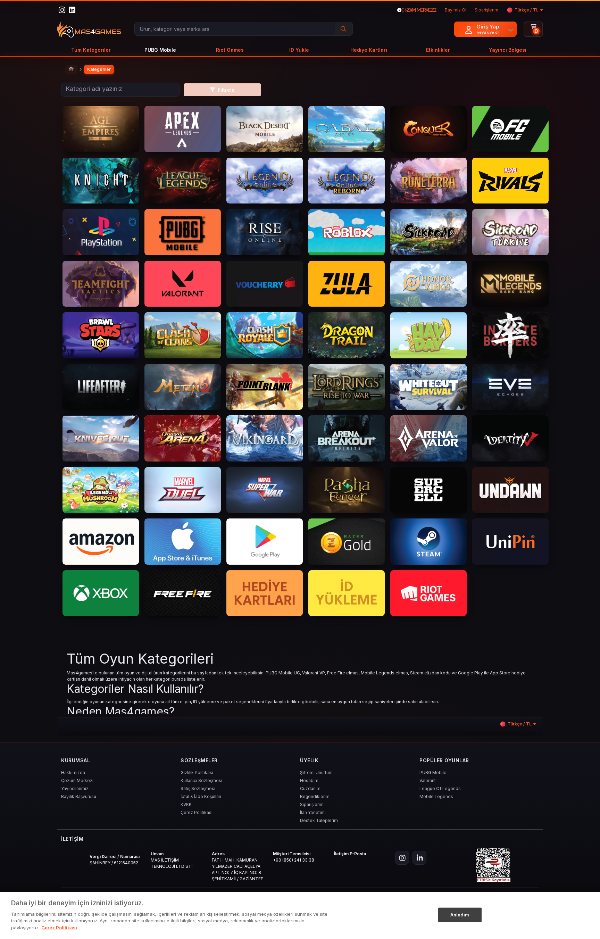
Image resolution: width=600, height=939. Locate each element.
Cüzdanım (310, 788)
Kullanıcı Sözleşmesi (201, 780)
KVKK (186, 804)
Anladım (459, 914)
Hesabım (309, 780)
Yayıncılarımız (75, 788)
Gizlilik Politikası (197, 772)
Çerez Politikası (196, 812)
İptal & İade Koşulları (201, 796)
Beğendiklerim (315, 796)
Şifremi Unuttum (316, 772)
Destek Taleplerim (319, 820)
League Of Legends (440, 788)
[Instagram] (402, 858)
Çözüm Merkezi (77, 780)
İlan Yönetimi (313, 812)
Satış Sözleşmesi (198, 788)
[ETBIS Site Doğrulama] (493, 865)
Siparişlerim (312, 804)
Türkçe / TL (527, 10)
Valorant (427, 780)
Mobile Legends (436, 796)
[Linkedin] (419, 858)
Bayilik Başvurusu (78, 796)
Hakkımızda (73, 772)
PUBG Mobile (433, 772)
